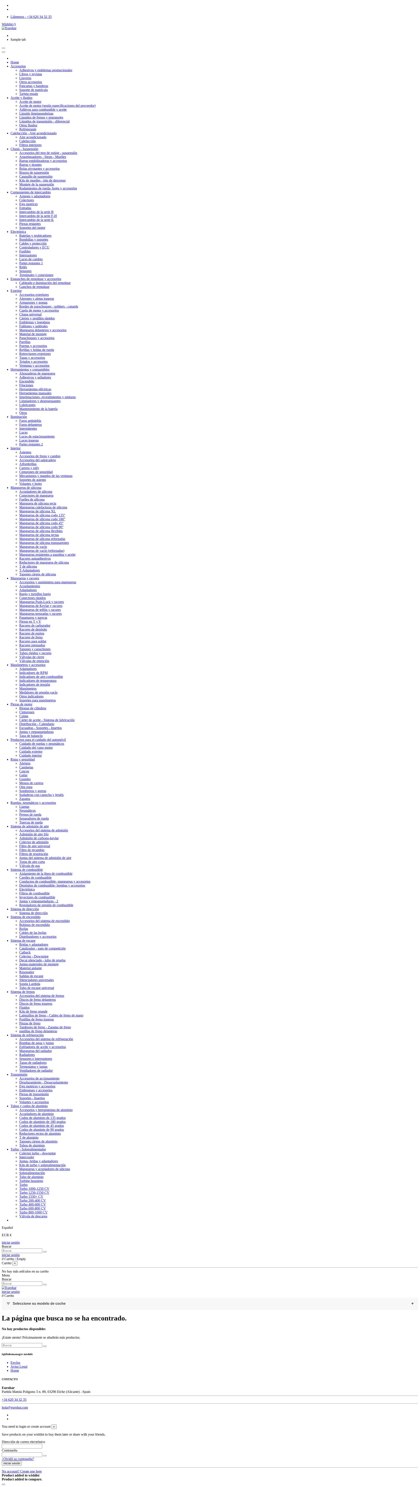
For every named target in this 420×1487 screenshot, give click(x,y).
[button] (18, 39)
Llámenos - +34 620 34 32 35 (31, 17)
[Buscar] (45, 1251)
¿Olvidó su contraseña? (18, 1459)
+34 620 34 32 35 (14, 1399)
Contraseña (9, 1450)
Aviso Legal (18, 1366)
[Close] (3, 52)
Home (14, 1370)
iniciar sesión (11, 1242)
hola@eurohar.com (15, 1407)
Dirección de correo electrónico (23, 1442)
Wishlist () (9, 24)
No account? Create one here (22, 1471)
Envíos (15, 1362)
